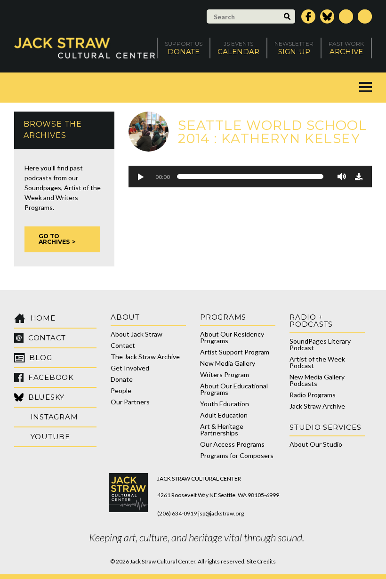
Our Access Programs (232, 444)
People (121, 390)
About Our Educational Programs (234, 389)
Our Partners (130, 402)
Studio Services (325, 427)
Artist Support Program (234, 352)
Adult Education (224, 415)
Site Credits (261, 561)
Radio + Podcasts (311, 321)
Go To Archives (54, 239)
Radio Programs (313, 395)
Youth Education (224, 404)
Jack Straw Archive (317, 406)
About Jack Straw (136, 334)
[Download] (358, 176)
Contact (123, 345)
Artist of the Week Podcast (317, 362)
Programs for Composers (236, 455)
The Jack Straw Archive (145, 357)
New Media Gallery (227, 363)
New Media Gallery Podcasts (317, 380)
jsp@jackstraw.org (221, 513)
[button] (140, 176)
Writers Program (224, 374)
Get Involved (130, 368)
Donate (122, 379)
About (125, 317)
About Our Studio (316, 444)
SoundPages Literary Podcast (320, 344)
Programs (223, 317)
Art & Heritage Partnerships (221, 429)
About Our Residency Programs (232, 337)
